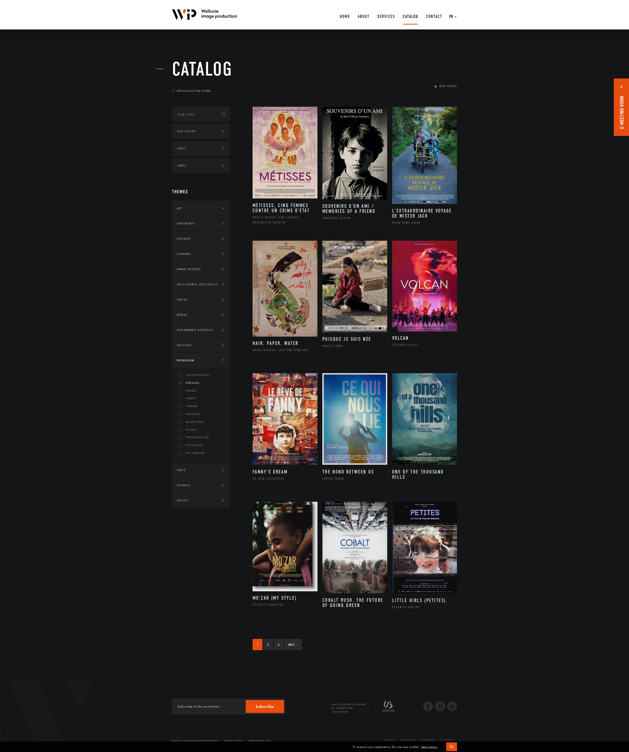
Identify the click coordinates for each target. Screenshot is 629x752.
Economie (184, 254)
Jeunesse (193, 414)
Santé (181, 470)
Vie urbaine (195, 453)
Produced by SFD (260, 740)
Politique (184, 345)
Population (185, 360)
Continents (186, 223)
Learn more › (429, 747)
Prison (191, 429)
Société (183, 500)
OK (451, 747)
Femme (191, 390)
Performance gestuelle (195, 330)
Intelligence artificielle (197, 284)
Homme (192, 406)
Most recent (448, 86)
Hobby (191, 398)
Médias (182, 315)
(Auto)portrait (198, 375)
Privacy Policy (233, 740)
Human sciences (189, 269)
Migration (195, 421)
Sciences (183, 485)
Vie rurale (194, 445)
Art (179, 208)
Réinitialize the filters (194, 90)
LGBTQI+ (183, 299)
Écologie (184, 238)
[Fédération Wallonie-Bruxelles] (388, 708)
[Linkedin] (452, 706)
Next (292, 644)
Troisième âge (197, 437)
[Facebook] (428, 706)
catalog (202, 69)
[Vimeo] (440, 706)
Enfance (193, 382)
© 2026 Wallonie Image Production (195, 740)
